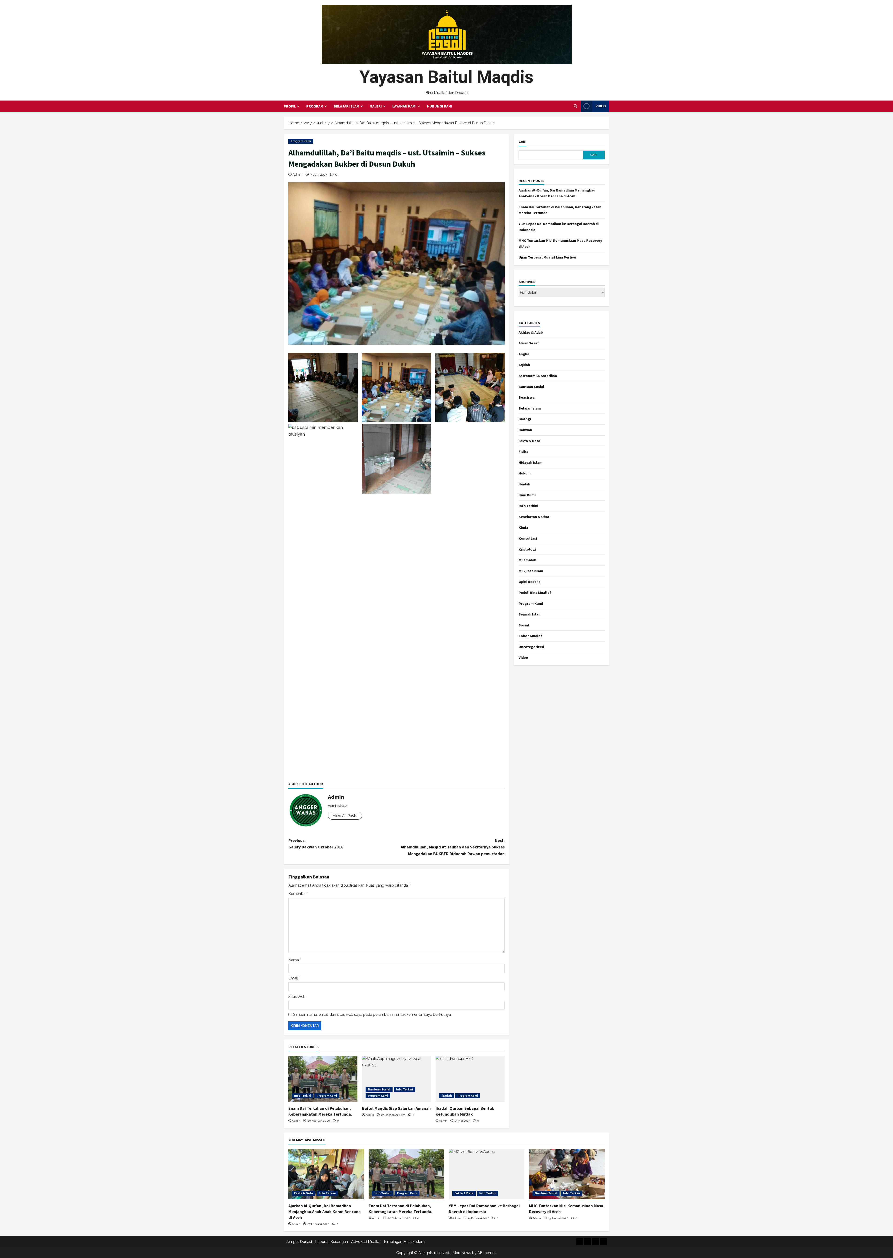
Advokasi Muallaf (366, 1241)
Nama (294, 960)
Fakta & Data (529, 440)
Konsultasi (528, 538)
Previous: (315, 844)
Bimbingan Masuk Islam (404, 1241)
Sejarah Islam (530, 614)
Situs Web (297, 996)
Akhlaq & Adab (531, 332)
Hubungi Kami (439, 106)
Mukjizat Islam (531, 570)
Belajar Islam (346, 106)
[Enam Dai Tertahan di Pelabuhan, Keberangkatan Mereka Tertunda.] (322, 1079)
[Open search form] (575, 106)
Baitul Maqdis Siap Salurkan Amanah (396, 1108)
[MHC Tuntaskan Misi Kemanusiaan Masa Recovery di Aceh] (567, 1174)
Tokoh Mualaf (530, 635)
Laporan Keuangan (331, 1241)
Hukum (525, 473)
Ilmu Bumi (527, 495)
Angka (524, 354)
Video (601, 106)
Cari (522, 141)
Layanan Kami (404, 106)
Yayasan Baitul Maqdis (446, 77)
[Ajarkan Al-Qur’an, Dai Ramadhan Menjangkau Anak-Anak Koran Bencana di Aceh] (326, 1174)
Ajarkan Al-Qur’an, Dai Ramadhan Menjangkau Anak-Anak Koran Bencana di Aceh (324, 1211)
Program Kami (301, 141)
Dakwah (525, 429)
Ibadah (446, 1095)
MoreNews (462, 1253)
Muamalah (527, 560)
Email (294, 978)
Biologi (525, 419)
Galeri (376, 106)
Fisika (523, 451)
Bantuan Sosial (379, 1089)
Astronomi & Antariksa (538, 375)
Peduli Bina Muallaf (535, 592)
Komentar (298, 893)
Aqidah (524, 364)
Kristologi (527, 549)
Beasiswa (527, 397)
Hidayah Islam (531, 462)
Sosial (524, 625)
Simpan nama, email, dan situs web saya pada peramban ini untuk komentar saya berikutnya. (372, 1014)
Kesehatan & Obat (534, 516)
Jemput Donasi (299, 1241)
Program (314, 106)
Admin (297, 174)
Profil (290, 106)
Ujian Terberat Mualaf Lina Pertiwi (547, 257)
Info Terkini (302, 1095)
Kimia (523, 527)
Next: (453, 847)
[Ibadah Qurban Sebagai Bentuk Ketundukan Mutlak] (470, 1079)
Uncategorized (531, 646)
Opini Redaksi (530, 581)
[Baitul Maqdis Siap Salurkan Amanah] (396, 1079)
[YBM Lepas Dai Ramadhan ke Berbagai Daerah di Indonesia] (486, 1174)
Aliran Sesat (529, 343)
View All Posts (345, 816)
